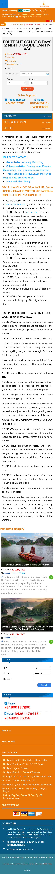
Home (7, 28)
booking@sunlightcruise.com (30, 16)
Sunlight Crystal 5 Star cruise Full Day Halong (27, 784)
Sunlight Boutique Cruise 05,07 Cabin (23, 764)
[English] (51, 21)
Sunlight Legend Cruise (15, 768)
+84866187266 (15, 103)
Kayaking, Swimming (24, 162)
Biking (18, 181)
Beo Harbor (30, 212)
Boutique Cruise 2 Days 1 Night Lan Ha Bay (27, 564)
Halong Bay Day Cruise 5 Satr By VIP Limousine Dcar (22, 796)
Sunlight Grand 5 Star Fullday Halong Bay (25, 760)
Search (44, 685)
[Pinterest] (40, 10)
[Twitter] (36, 10)
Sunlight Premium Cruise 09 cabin (21, 772)
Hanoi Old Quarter (16, 204)
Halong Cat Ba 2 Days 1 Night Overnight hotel (27, 776)
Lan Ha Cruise (21, 28)
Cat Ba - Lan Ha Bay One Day (18, 780)
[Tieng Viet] (48, 21)
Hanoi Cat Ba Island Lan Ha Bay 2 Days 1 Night (25, 789)
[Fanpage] (32, 10)
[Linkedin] (44, 10)
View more (44, 24)
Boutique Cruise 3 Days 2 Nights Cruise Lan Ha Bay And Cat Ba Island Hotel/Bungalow (27, 628)
